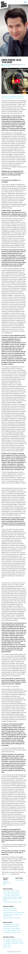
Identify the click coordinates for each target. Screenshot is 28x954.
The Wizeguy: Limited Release (11, 895)
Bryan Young (6, 64)
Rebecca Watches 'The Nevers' (11, 918)
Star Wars (8, 65)
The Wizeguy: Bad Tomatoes (11, 893)
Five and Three (20, 880)
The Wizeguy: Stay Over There (11, 932)
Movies (3, 65)
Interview (23, 64)
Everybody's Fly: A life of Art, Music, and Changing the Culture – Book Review (13, 898)
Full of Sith (8, 874)
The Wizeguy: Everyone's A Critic (12, 902)
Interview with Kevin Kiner (10, 910)
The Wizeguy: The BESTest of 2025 (13, 941)
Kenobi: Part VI (7, 945)
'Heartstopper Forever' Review (11, 891)
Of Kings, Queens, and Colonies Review (14, 912)
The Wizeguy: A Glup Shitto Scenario (13, 943)
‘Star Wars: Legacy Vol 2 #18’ (6, 883)
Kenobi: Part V (7, 947)
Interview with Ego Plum (9, 908)
